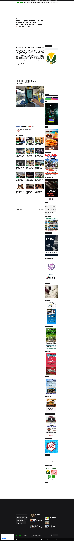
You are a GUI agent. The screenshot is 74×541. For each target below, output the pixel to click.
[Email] (32, 126)
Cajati (54, 205)
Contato (53, 0)
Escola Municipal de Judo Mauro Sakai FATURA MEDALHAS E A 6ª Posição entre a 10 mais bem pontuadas (29, 168)
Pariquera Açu (22, 520)
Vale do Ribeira (46, 2)
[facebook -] (22, 132)
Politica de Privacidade (37, 0)
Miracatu (54, 209)
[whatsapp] (48, 99)
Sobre (33, 0)
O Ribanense (46, 463)
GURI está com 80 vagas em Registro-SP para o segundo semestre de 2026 (39, 179)
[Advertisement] (37, 11)
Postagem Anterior (19, 209)
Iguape (54, 206)
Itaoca (26, 517)
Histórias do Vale (50, 0)
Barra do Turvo (50, 205)
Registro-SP (22, 18)
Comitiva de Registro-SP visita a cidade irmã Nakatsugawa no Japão (38, 167)
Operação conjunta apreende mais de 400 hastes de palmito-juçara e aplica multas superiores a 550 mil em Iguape (39, 527)
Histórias (38, 2)
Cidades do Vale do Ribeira (44, 0)
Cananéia (46, 206)
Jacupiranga (47, 209)
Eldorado (50, 206)
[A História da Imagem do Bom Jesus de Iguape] (47, 522)
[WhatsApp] (28, 126)
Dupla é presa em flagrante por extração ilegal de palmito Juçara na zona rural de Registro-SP (30, 180)
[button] (55, 2)
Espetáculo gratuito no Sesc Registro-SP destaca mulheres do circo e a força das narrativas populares (30, 155)
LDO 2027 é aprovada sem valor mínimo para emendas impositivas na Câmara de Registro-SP (30, 144)
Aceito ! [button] (4, 538)
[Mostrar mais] (33, 126)
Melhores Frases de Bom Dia (49, 461)
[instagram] (54, 99)
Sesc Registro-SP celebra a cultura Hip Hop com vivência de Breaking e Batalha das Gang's (30, 191)
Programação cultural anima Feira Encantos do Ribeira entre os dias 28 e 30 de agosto (20, 155)
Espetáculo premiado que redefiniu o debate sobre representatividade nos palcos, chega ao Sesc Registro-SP (39, 191)
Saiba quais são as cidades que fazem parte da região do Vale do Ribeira (53, 518)
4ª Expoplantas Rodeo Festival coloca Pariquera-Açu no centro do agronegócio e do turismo (39, 515)
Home (30, 0)
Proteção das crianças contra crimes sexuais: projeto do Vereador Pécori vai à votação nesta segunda (20, 144)
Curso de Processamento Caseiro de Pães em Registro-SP (39, 144)
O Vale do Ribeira (22, 539)
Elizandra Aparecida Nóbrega (25, 129)
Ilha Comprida (19, 517)
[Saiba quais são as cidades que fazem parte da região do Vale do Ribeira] (47, 518)
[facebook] (48, 97)
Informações (29, 2)
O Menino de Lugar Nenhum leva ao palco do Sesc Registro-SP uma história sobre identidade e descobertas (39, 156)
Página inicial (18, 18)
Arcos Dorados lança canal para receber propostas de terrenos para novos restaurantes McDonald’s (53, 526)
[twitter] (54, 97)
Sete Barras (51, 212)
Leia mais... (6, 536)
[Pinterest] (30, 126)
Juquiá (51, 209)
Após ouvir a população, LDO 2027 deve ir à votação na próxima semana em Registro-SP (20, 180)
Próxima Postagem (40, 209)
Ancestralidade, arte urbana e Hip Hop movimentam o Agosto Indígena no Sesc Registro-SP (20, 191)
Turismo (34, 2)
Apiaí (46, 205)
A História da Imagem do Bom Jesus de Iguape (53, 522)
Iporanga (23, 517)
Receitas (46, 458)
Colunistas (56, 0)
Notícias (52, 2)
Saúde (42, 2)
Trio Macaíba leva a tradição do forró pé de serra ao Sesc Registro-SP (20, 167)
